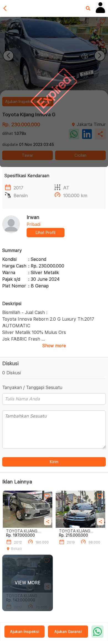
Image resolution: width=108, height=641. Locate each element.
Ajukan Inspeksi (24, 631)
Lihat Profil (45, 232)
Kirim (54, 462)
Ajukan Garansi (68, 631)
